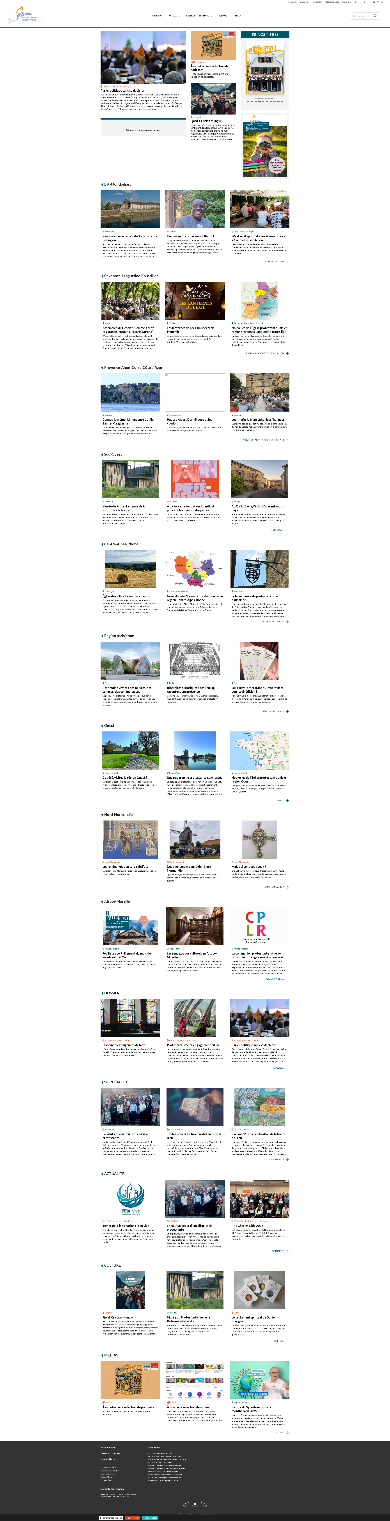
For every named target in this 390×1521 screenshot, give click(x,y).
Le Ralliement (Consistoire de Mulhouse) (165, 1474)
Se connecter (360, 2)
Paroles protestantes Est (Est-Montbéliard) (165, 1465)
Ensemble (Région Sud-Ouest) (160, 1462)
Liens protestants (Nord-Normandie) (163, 1471)
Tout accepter (150, 1517)
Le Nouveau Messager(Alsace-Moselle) (164, 1477)
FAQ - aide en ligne (108, 1474)
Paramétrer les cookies (111, 1517)
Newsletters (317, 2)
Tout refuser (132, 1517)
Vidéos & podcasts (332, 2)
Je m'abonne (292, 2)
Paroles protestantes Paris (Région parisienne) (167, 1468)
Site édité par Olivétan (112, 1488)
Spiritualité (205, 16)
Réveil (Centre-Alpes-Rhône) (160, 1453)
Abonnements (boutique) (111, 1471)
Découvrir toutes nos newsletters (143, 130)
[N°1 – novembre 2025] (265, 68)
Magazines (304, 2)
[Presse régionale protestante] (23, 16)
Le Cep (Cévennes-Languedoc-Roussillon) (165, 1456)
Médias (237, 16)
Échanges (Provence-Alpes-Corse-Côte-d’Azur (167, 1459)
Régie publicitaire (107, 1477)
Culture (222, 16)
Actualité (174, 16)
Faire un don (346, 2)
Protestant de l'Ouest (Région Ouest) (163, 1481)
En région (157, 16)
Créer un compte (110, 1453)
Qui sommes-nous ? (109, 1468)
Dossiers (190, 16)
